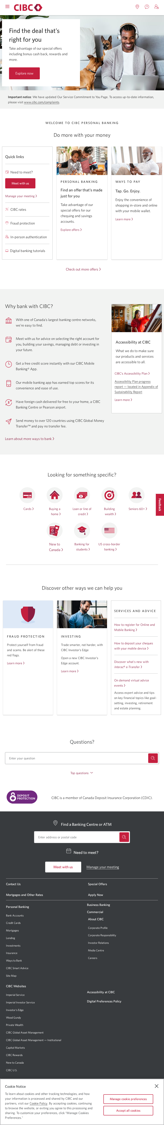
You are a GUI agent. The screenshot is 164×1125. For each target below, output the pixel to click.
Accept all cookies (128, 1110)
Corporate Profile (98, 920)
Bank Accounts (15, 907)
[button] (156, 6)
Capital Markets (15, 1040)
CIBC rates (18, 202)
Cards (27, 501)
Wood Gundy (13, 1010)
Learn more (123, 212)
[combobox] (82, 751)
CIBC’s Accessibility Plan (131, 366)
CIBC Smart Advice (17, 960)
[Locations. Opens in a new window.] (137, 6)
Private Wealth (14, 1017)
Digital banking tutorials (27, 243)
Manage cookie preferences (128, 1099)
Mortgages (12, 923)
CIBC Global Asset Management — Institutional (33, 1032)
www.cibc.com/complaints (41, 94)
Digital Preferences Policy (104, 994)
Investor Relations (98, 935)
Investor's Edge (15, 1002)
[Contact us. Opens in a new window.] (147, 6)
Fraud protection (22, 216)
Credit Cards (13, 915)
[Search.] (153, 751)
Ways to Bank (14, 953)
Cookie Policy (38, 1103)
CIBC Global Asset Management (25, 1025)
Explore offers (70, 222)
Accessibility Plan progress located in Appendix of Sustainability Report (136, 379)
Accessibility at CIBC (101, 984)
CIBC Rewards (14, 1047)
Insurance (11, 945)
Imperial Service (15, 987)
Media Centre (96, 942)
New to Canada (15, 1055)
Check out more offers (82, 262)
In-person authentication (28, 229)
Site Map (11, 968)
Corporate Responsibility (102, 927)
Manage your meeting (20, 188)
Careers (92, 950)
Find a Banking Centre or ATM (86, 817)
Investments (13, 938)
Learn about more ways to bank (28, 431)
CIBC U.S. (11, 1062)
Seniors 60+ (137, 501)
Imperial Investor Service (20, 995)
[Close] (156, 1086)
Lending (10, 930)
